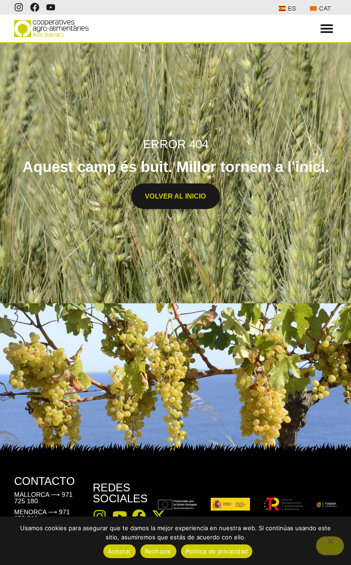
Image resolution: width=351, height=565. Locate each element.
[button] (326, 28)
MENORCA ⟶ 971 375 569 (42, 515)
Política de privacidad (217, 551)
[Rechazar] (330, 545)
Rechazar (158, 551)
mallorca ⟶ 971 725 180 (43, 498)
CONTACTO (44, 481)
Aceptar (119, 551)
